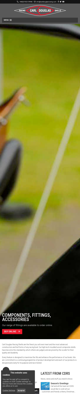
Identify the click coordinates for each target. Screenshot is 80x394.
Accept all (21, 390)
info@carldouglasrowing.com (46, 2)
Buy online (10, 331)
